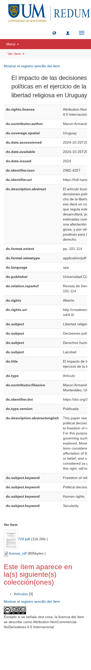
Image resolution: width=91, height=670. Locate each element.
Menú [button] (11, 44)
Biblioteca (72, 639)
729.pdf (24, 539)
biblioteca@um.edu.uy (47, 651)
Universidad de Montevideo (35, 639)
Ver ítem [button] (15, 54)
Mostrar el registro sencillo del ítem (32, 66)
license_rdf (18, 553)
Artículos (21, 594)
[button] (54, 32)
